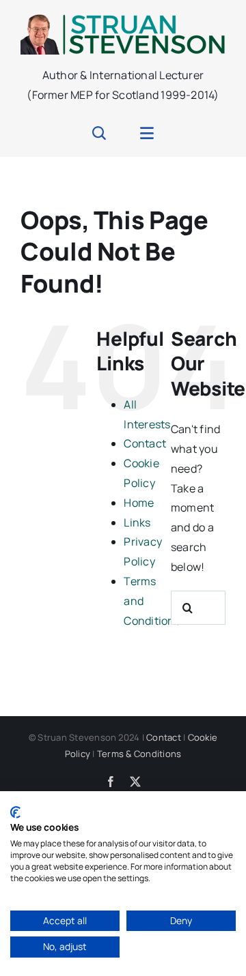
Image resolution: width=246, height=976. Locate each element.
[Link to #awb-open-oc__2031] (147, 133)
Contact (145, 443)
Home (139, 502)
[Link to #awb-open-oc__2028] (99, 133)
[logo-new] (123, 19)
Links (137, 522)
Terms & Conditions (139, 754)
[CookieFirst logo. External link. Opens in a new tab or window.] (15, 812)
